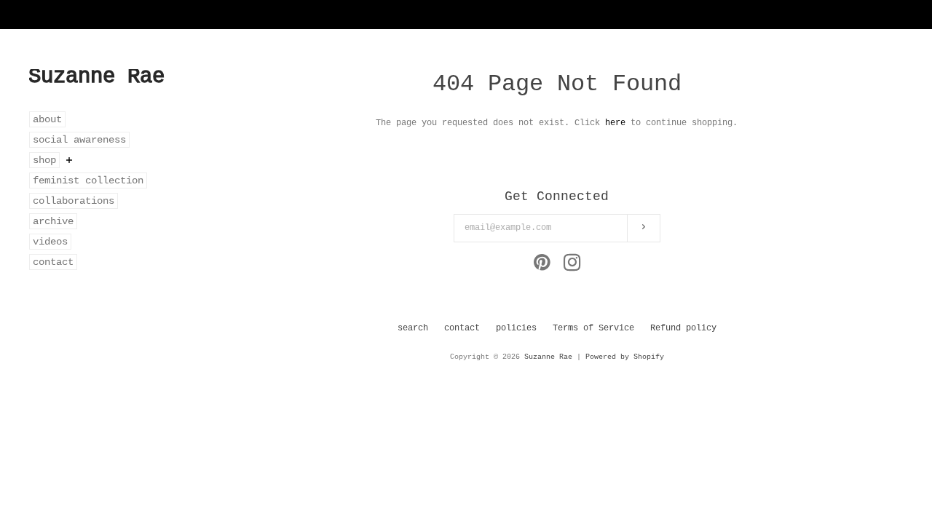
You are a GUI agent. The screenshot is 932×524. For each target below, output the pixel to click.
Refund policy (683, 328)
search (413, 328)
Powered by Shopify (624, 357)
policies (516, 328)
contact (53, 262)
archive (53, 221)
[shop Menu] (69, 160)
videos (50, 241)
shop (44, 160)
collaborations (73, 201)
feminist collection (88, 180)
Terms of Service (593, 328)
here (615, 123)
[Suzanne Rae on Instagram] (572, 267)
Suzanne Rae (548, 357)
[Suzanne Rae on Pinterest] (542, 267)
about (47, 119)
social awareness (79, 140)
